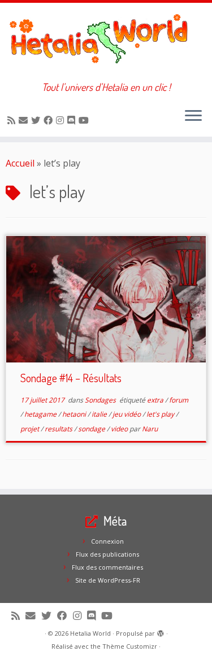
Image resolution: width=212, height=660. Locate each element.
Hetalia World (90, 633)
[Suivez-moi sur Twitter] (37, 120)
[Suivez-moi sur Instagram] (61, 120)
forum (178, 400)
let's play (161, 414)
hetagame (41, 414)
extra (156, 400)
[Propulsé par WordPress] (161, 631)
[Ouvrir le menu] (193, 116)
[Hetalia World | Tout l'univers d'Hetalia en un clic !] (106, 42)
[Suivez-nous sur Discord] (73, 120)
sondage (92, 429)
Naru (150, 429)
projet (30, 429)
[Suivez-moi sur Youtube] (85, 120)
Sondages (101, 400)
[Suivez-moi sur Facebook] (50, 120)
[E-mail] (25, 120)
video (120, 429)
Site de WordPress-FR (107, 580)
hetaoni (75, 414)
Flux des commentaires (107, 567)
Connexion (107, 541)
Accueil (20, 163)
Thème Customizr (129, 646)
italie (100, 414)
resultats (59, 429)
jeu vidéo (127, 414)
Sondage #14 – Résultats (71, 377)
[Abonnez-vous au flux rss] (13, 120)
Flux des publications (107, 554)
